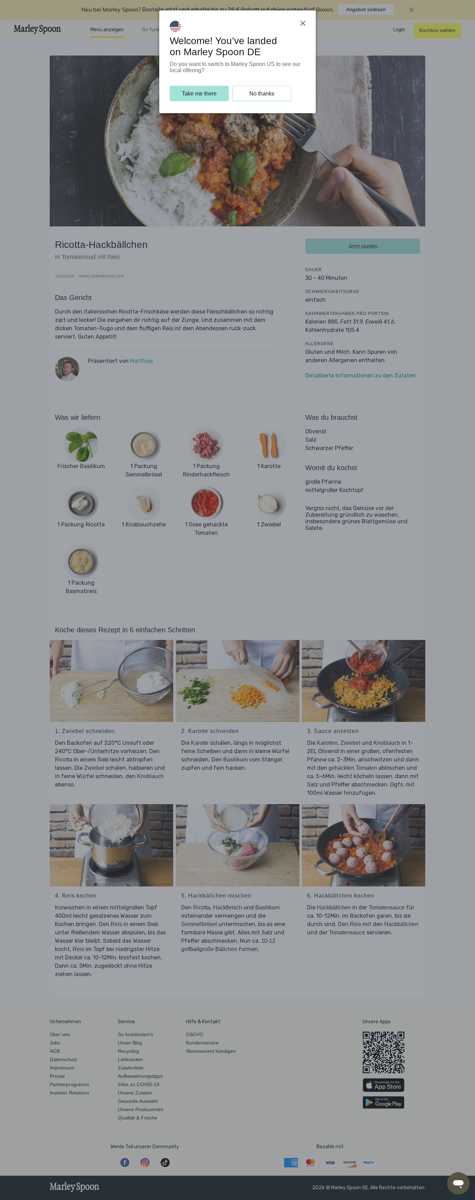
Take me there (199, 94)
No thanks (261, 94)
